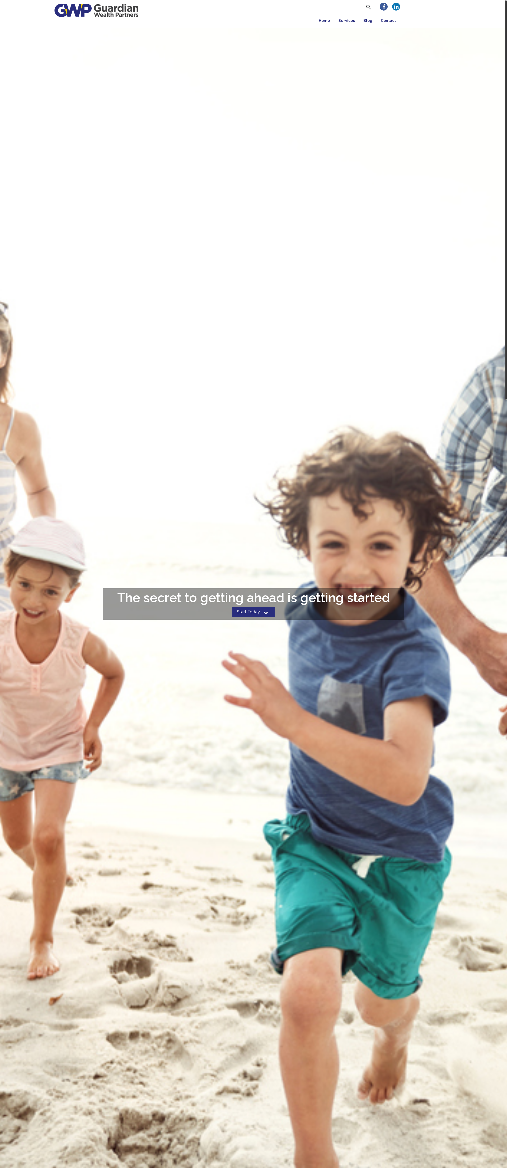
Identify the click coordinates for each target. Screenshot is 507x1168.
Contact (388, 20)
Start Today (249, 611)
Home (324, 20)
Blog (367, 20)
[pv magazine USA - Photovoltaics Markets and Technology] (96, 9)
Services (347, 20)
